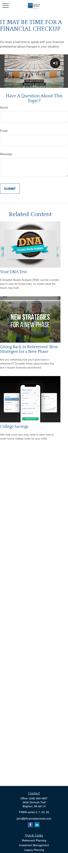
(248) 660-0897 (38, 798)
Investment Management (34, 845)
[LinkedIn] (36, 824)
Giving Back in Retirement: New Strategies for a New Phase (29, 349)
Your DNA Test (13, 272)
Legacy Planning (34, 850)
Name (4, 107)
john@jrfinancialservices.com (34, 818)
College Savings (14, 426)
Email (4, 130)
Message (6, 154)
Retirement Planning (34, 840)
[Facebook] (30, 824)
